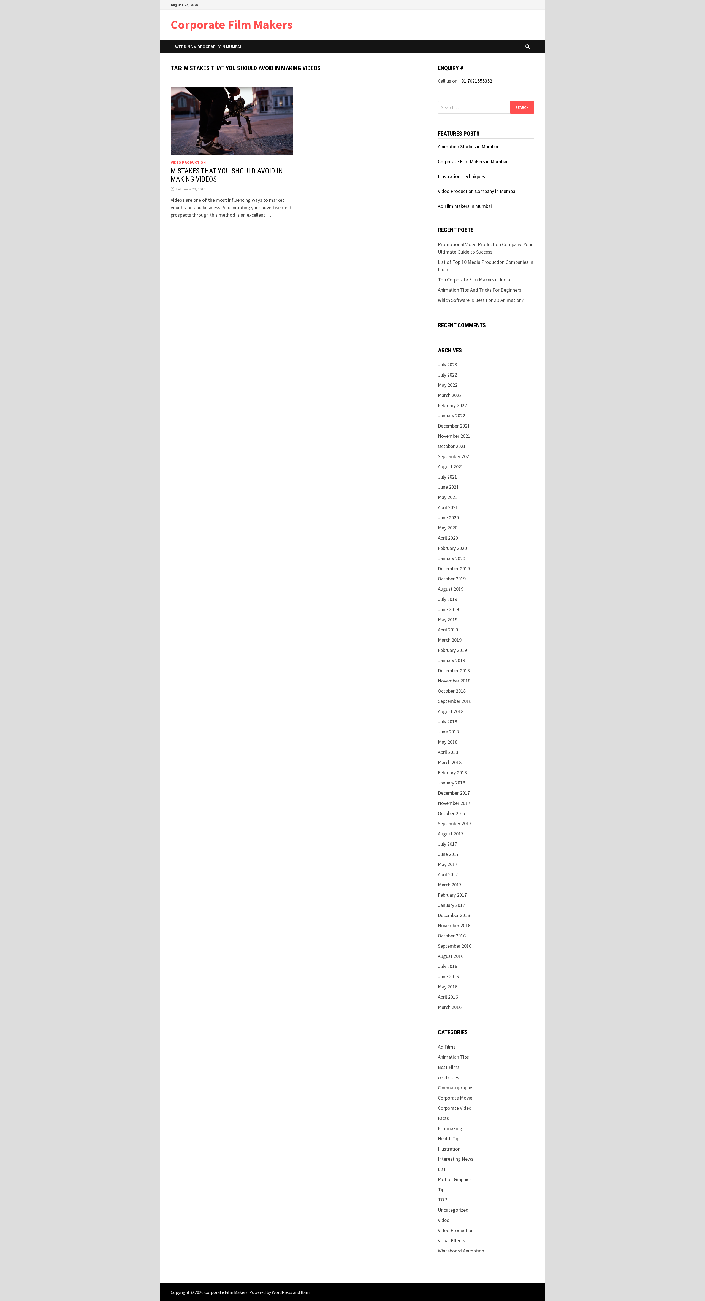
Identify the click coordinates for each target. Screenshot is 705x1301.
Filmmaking (450, 1128)
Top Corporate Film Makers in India (474, 279)
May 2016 (447, 986)
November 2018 (454, 681)
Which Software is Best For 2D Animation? (481, 300)
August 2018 (450, 711)
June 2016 (448, 976)
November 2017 (454, 803)
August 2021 (450, 466)
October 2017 (452, 813)
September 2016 (454, 946)
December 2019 (454, 568)
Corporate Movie (455, 1098)
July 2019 (447, 599)
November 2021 (454, 436)
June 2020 (448, 517)
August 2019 (450, 589)
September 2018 (454, 701)
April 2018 (448, 752)
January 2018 (451, 782)
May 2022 (447, 385)
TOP (442, 1200)
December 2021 (454, 426)
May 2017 (447, 864)
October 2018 (452, 691)
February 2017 (452, 895)
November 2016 (454, 925)
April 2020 (448, 538)
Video (443, 1220)
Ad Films (446, 1047)
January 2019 (451, 660)
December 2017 (454, 793)
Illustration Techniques (461, 176)
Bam (305, 1292)
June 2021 (448, 487)
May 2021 (447, 497)
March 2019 (450, 640)
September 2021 (454, 456)
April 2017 (448, 874)
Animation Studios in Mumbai (468, 146)
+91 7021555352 (475, 81)
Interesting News (455, 1159)
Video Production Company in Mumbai (477, 191)
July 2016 (447, 966)
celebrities (448, 1077)
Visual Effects (451, 1240)
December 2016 (454, 915)
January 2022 (451, 415)
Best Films (449, 1067)
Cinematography (455, 1087)
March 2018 (450, 762)
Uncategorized (453, 1210)
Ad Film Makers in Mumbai (465, 206)
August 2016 (450, 956)
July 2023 (447, 364)
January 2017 (451, 905)
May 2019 (447, 619)
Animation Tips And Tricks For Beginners (479, 290)
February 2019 (452, 650)
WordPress (282, 1292)
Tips (442, 1189)
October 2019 (452, 579)
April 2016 (448, 997)
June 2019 (448, 609)
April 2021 (448, 507)
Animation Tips (453, 1057)
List (442, 1169)
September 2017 (454, 823)
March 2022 (450, 395)
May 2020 (447, 528)
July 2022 (447, 375)
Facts (443, 1118)
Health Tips (450, 1138)
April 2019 (448, 630)
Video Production (188, 162)
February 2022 (452, 405)
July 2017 (447, 844)
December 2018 (454, 670)
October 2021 (452, 446)
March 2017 (450, 884)
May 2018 (447, 742)
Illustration (449, 1149)
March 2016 (450, 1007)
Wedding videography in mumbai (208, 46)
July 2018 (447, 721)
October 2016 (452, 935)
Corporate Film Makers (232, 24)
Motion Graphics (454, 1179)
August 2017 (450, 833)
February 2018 (452, 772)
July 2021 (447, 477)
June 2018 (448, 732)
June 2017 (448, 854)
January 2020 (451, 558)
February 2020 (452, 548)
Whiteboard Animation (461, 1251)
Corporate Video (454, 1108)
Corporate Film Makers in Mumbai (472, 161)
